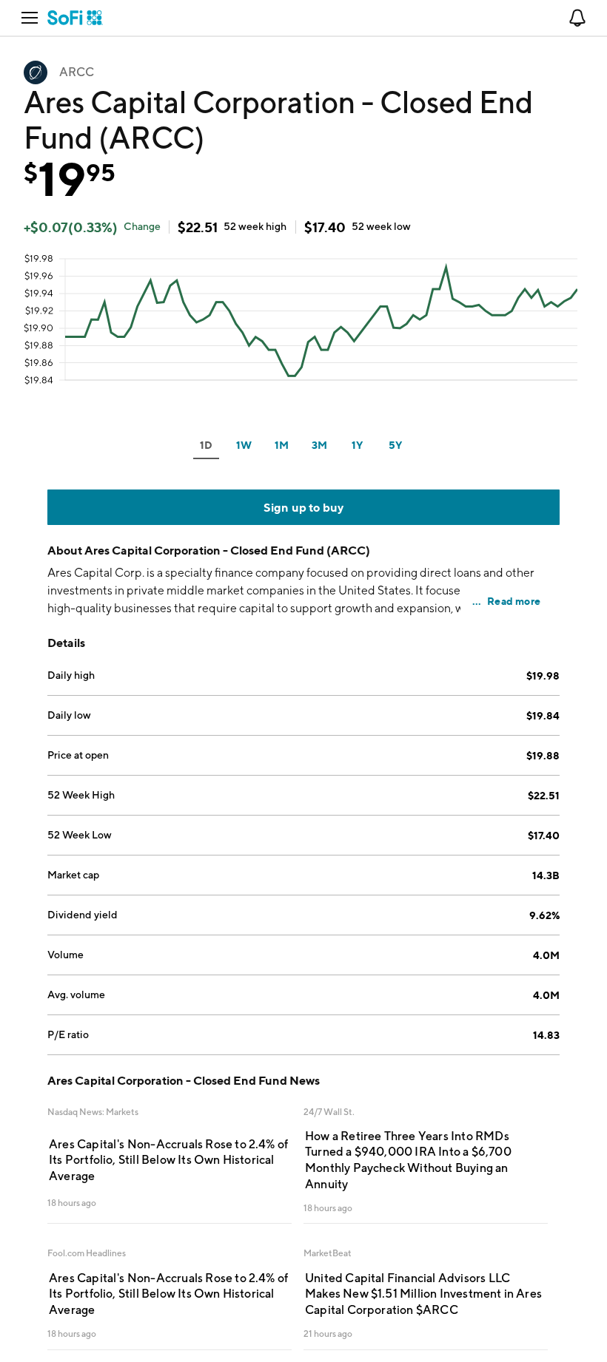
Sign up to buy (304, 507)
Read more (513, 600)
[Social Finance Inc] (75, 17)
